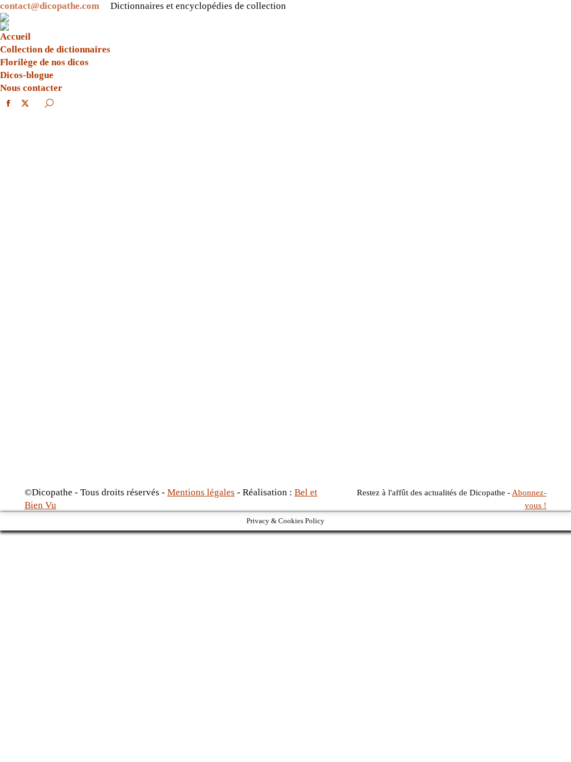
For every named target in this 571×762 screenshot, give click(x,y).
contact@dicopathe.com (49, 6)
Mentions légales (201, 492)
